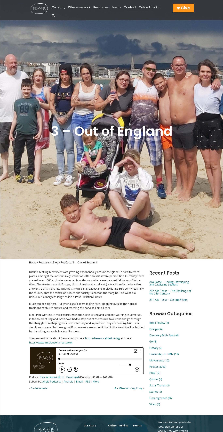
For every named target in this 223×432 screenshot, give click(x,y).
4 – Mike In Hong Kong (128, 388)
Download (72, 377)
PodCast (66, 262)
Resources (101, 7)
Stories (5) (155, 391)
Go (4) (153, 341)
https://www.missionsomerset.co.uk (50, 342)
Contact (130, 7)
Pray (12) (154, 373)
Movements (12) (159, 360)
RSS (87, 381)
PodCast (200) (157, 366)
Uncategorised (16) (161, 398)
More (96, 381)
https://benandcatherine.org (102, 338)
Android (68, 381)
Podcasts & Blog (48, 262)
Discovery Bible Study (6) (164, 335)
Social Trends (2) (159, 385)
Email (79, 381)
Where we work (79, 7)
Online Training (149, 7)
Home (32, 262)
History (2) (155, 348)
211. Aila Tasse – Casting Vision (168, 300)
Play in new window (52, 377)
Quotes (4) (155, 379)
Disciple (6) (156, 329)
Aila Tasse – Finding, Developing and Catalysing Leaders (169, 283)
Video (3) (154, 404)
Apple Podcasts (51, 381)
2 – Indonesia (39, 388)
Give (185, 8)
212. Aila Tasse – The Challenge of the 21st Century (170, 292)
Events (116, 7)
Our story (58, 7)
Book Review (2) (159, 323)
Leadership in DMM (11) (164, 354)
